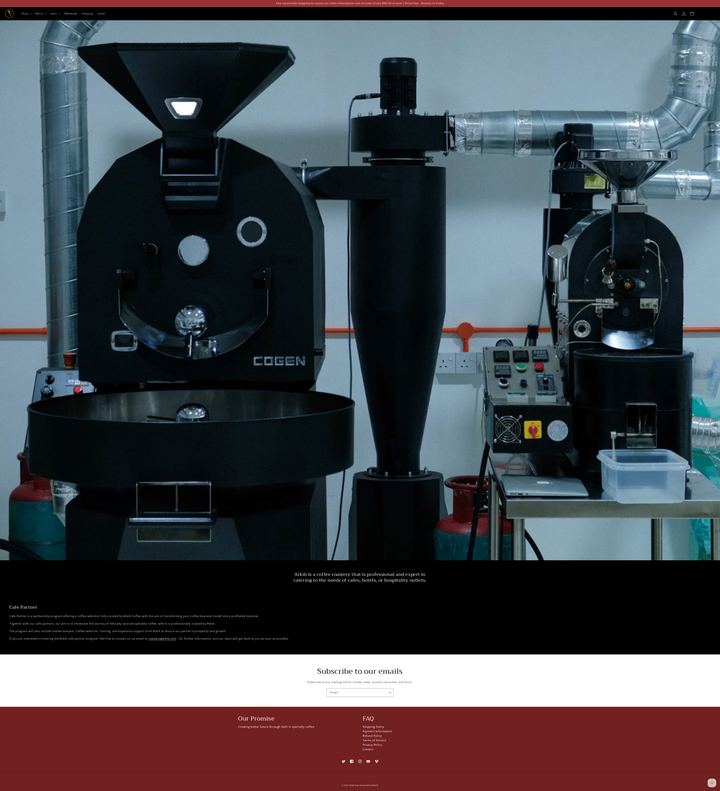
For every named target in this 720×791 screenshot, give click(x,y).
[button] (26, 14)
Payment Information (377, 731)
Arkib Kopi (354, 785)
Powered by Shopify (369, 785)
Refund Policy (372, 736)
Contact (368, 749)
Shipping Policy (373, 727)
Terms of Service (374, 740)
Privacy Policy (372, 745)
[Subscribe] (389, 692)
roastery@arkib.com (162, 638)
